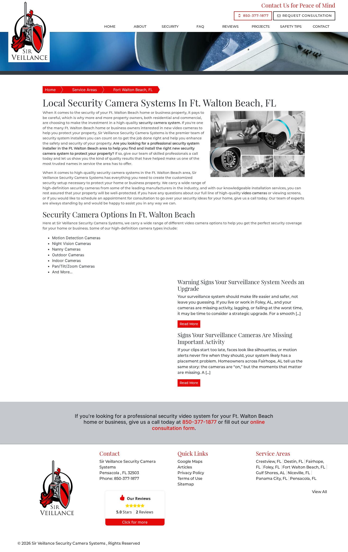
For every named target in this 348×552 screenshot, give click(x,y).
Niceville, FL (299, 473)
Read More (189, 324)
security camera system (159, 123)
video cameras (254, 193)
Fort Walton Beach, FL (133, 89)
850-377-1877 (255, 15)
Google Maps (190, 461)
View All (319, 492)
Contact (321, 26)
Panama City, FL (271, 478)
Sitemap (186, 484)
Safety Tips (291, 26)
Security (170, 26)
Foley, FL (271, 467)
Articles (185, 467)
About (140, 26)
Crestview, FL (268, 461)
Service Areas (84, 89)
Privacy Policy (191, 473)
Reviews (230, 26)
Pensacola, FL (303, 478)
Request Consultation (306, 15)
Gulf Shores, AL (270, 473)
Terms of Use (190, 478)
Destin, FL (293, 461)
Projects (261, 26)
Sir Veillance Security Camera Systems (69, 543)
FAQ (200, 26)
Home (110, 26)
